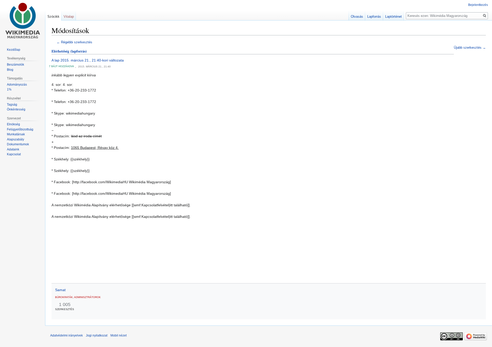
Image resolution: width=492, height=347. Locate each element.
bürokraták (64, 297)
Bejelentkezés (478, 5)
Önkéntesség (16, 109)
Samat (60, 290)
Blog (10, 70)
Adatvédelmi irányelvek (66, 335)
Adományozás (17, 84)
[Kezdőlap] (22, 20)
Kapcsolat (14, 154)
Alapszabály (15, 139)
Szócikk (53, 16)
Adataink (13, 149)
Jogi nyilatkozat (96, 335)
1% (9, 89)
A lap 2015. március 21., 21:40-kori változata (88, 60)
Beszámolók (15, 64)
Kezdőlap (13, 50)
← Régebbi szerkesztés (74, 42)
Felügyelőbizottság (20, 129)
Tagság (12, 104)
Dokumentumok (18, 144)
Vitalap (69, 16)
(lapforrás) (78, 51)
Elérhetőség (60, 51)
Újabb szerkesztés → (470, 47)
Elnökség (13, 124)
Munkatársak (16, 134)
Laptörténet (393, 16)
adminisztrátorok (87, 297)
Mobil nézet (118, 335)
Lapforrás (374, 16)
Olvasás (357, 16)
